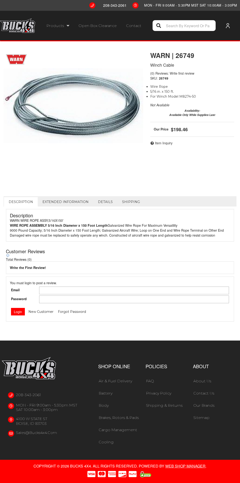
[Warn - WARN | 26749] (16, 59)
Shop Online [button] (114, 366)
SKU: (154, 78)
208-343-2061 (28, 395)
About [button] (201, 366)
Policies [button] (156, 366)
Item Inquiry (163, 143)
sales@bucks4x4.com (36, 432)
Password (19, 298)
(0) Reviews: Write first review (172, 73)
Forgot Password (72, 312)
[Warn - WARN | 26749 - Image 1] (73, 105)
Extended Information (65, 202)
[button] (58, 26)
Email (15, 290)
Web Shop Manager (185, 466)
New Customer (40, 312)
